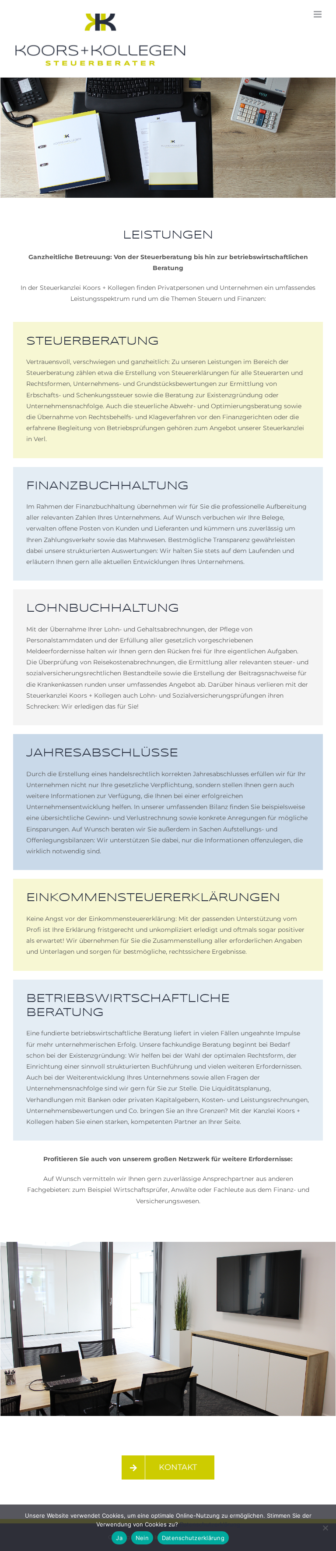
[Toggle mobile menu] (318, 14)
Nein (142, 1537)
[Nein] (325, 1527)
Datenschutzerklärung (210, 1524)
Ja (119, 1537)
